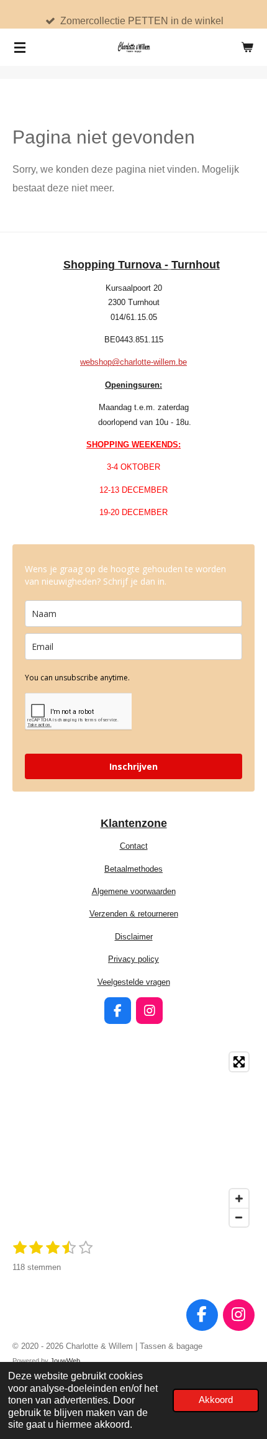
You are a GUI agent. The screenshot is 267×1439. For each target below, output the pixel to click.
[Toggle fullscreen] (239, 1062)
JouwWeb (65, 1360)
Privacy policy (133, 959)
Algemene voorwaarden (134, 891)
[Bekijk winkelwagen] (247, 47)
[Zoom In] (239, 1198)
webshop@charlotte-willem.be (133, 362)
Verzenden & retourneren (133, 913)
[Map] (133, 1139)
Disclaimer (134, 936)
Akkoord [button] (216, 1400)
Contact (134, 846)
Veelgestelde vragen (133, 982)
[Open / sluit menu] (20, 47)
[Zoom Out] (239, 1217)
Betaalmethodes (133, 869)
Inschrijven (133, 766)
